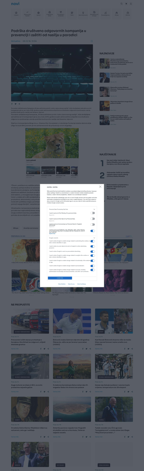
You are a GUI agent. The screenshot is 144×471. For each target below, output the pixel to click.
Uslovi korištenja (81, 284)
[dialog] (72, 235)
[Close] (100, 187)
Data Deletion (62, 284)
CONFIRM (60, 278)
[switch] (92, 213)
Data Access (71, 284)
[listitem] (72, 209)
